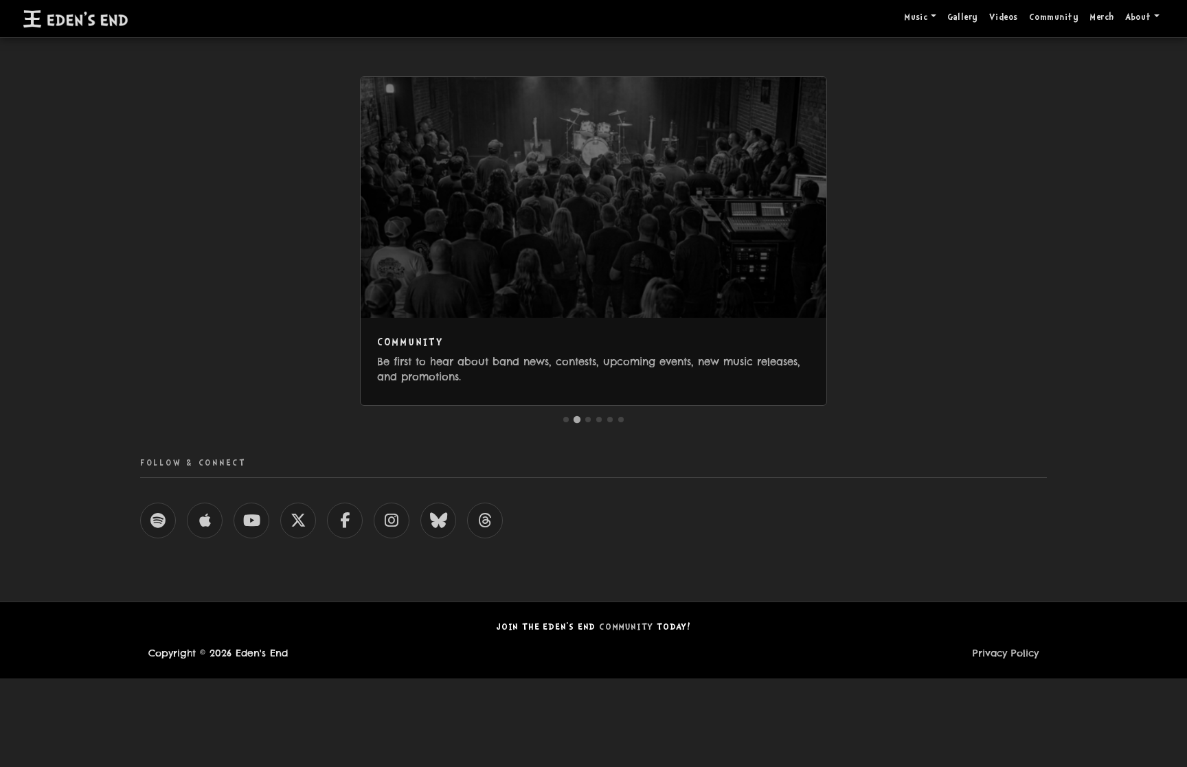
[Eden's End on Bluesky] (438, 520)
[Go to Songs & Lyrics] (621, 419)
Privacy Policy (1006, 653)
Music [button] (915, 18)
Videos (1003, 18)
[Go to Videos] (599, 419)
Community (1053, 18)
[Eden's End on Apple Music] (205, 520)
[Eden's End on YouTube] (251, 520)
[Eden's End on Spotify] (158, 520)
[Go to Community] (577, 418)
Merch (1101, 18)
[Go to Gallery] (588, 419)
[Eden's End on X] (298, 520)
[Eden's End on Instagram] (391, 520)
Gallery (962, 18)
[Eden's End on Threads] (485, 520)
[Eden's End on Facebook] (345, 520)
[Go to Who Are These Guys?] (610, 419)
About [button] (1138, 18)
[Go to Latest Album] (566, 419)
